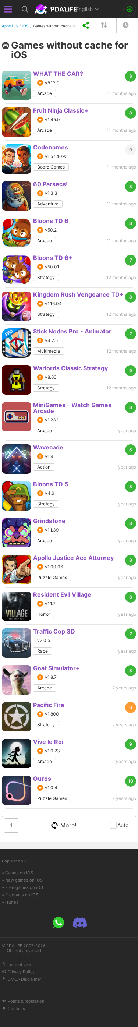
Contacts (16, 1008)
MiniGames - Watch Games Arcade (72, 408)
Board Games (51, 167)
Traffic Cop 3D (54, 631)
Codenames (50, 147)
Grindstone (49, 521)
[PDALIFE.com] (56, 9)
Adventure (48, 204)
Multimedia (48, 351)
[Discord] (80, 922)
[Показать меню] (8, 9)
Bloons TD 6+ (52, 258)
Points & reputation (26, 1001)
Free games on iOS (24, 887)
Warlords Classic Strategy (70, 368)
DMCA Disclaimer (24, 979)
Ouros (42, 778)
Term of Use (19, 964)
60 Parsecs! (50, 184)
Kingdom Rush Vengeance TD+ (78, 294)
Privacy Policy (21, 971)
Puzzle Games (52, 577)
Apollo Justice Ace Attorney (73, 558)
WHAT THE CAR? (58, 74)
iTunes (11, 902)
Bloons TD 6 (50, 221)
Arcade (44, 93)
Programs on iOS (21, 894)
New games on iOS (24, 880)
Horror (43, 614)
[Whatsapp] (58, 922)
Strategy (46, 277)
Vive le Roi (48, 742)
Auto (122, 825)
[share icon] (86, 25)
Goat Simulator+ (56, 668)
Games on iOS (19, 872)
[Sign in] (129, 9)
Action (43, 467)
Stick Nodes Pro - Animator (72, 331)
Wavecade (48, 447)
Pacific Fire (48, 705)
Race (42, 651)
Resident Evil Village (62, 594)
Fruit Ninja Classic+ (60, 110)
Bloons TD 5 (50, 484)
